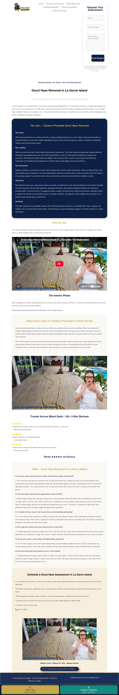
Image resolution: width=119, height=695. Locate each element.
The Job (34, 99)
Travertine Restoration (51, 7)
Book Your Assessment (79, 99)
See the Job (45, 99)
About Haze (57, 99)
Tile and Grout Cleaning (55, 4)
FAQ (66, 99)
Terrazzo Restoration (69, 7)
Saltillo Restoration (59, 11)
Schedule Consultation (88, 691)
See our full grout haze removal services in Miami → (59, 669)
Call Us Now (30, 691)
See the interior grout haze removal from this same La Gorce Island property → (38, 310)
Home (41, 4)
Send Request (97, 58)
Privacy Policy (95, 68)
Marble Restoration (73, 4)
